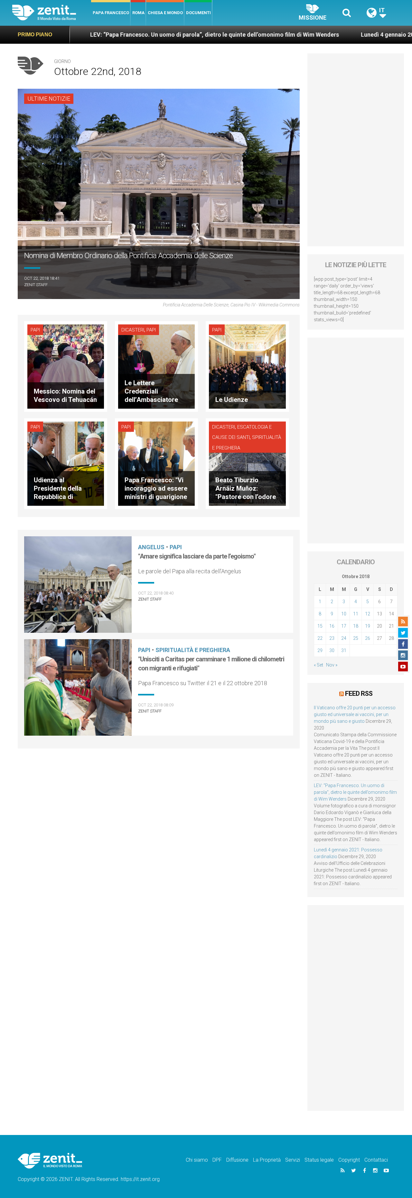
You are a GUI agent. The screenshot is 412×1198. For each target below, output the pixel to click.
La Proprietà (267, 1160)
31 (343, 650)
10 (343, 613)
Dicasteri (132, 330)
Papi (35, 330)
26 (367, 638)
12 (367, 613)
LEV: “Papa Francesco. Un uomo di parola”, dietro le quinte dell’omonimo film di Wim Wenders (130, 34)
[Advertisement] (355, 149)
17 (343, 626)
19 (367, 626)
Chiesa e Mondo (165, 12)
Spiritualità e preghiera (192, 650)
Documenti (198, 12)
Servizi (292, 1160)
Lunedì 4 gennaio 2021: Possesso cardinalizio (337, 34)
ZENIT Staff (36, 284)
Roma (138, 12)
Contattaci (376, 1160)
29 (320, 650)
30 (331, 650)
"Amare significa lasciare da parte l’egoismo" (197, 556)
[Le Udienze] (247, 366)
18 (355, 626)
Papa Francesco (111, 12)
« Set (318, 664)
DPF (217, 1160)
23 (331, 638)
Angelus (151, 547)
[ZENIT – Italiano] (51, 13)
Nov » (331, 664)
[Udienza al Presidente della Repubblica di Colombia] (65, 463)
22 (320, 638)
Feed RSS (358, 693)
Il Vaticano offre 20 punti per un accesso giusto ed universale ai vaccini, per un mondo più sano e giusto (355, 714)
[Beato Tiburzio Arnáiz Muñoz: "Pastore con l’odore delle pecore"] (247, 463)
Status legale (319, 1160)
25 (355, 638)
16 (331, 626)
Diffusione (237, 1160)
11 (355, 613)
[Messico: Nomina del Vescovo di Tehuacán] (65, 366)
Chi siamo (197, 1160)
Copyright (349, 1160)
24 (343, 638)
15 (320, 626)
